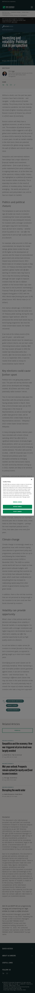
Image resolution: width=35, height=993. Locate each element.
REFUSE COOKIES (17, 506)
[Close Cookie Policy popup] (31, 479)
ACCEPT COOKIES (17, 511)
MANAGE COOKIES (17, 501)
